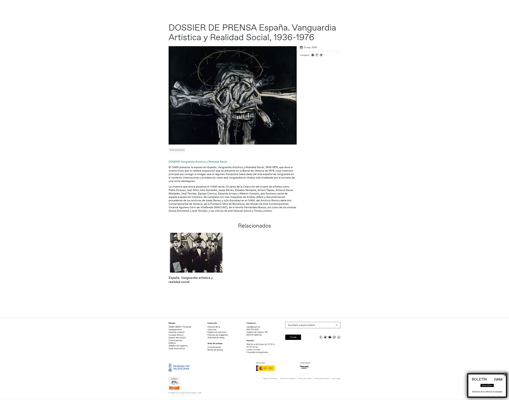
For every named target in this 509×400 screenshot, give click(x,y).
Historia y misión (177, 332)
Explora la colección (216, 332)
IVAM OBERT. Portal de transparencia (180, 328)
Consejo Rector (176, 335)
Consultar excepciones (257, 352)
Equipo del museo (177, 337)
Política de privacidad (322, 379)
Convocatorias (175, 340)
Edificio (172, 343)
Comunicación (214, 347)
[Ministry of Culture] (276, 368)
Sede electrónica (177, 348)
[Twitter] (321, 55)
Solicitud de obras (216, 337)
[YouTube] (329, 337)
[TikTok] (338, 337)
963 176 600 (252, 329)
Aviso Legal (336, 379)
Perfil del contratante (287, 379)
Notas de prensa (215, 350)
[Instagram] (334, 337)
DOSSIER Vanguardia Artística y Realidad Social (198, 161)
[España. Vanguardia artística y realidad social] (196, 252)
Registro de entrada (270, 379)
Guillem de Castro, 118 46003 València (256, 333)
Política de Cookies (305, 379)
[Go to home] (175, 367)
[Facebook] (317, 55)
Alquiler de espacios (178, 345)
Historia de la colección (213, 328)
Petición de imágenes (217, 335)
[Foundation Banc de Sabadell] (304, 367)
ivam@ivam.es (253, 327)
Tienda (293, 337)
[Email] (313, 55)
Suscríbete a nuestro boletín (301, 325)
